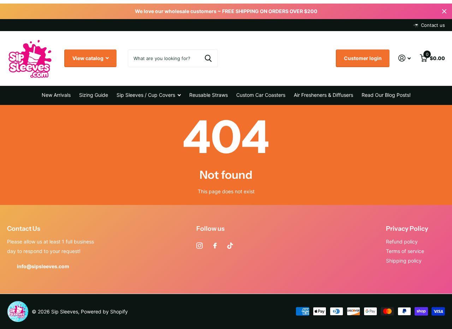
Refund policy (402, 242)
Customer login (363, 58)
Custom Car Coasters (260, 95)
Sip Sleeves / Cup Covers (146, 95)
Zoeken (208, 58)
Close (444, 11)
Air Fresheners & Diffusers (323, 95)
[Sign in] (404, 58)
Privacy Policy (407, 229)
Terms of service (405, 251)
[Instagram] (199, 245)
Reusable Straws (208, 95)
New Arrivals (56, 95)
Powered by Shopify (104, 312)
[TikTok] (230, 245)
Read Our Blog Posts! (386, 95)
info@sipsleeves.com (43, 266)
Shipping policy (404, 261)
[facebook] (215, 245)
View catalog (88, 58)
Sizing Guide (93, 95)
